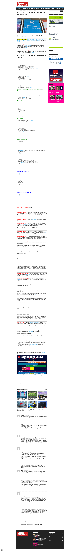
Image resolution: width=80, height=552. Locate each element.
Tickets (28, 39)
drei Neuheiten (40, 207)
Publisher (44, 302)
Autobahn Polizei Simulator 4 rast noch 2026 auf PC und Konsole (32, 409)
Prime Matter (28, 274)
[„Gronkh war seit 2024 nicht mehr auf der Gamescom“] (59, 88)
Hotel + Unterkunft (40, 39)
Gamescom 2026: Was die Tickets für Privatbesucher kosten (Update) (22, 399)
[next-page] (46, 389)
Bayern (20, 195)
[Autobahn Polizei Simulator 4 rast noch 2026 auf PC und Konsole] (32, 404)
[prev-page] (45, 389)
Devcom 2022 (39, 40)
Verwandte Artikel (20, 389)
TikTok (24, 96)
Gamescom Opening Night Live (31, 40)
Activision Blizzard (21, 150)
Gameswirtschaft (20, 15)
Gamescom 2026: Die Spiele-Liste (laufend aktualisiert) (32, 399)
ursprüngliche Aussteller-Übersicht (34, 322)
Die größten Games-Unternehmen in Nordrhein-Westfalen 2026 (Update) (21, 409)
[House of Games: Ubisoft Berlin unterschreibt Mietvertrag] (52, 88)
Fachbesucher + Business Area (21, 40)
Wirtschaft (25, 8)
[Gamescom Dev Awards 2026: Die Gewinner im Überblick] (59, 97)
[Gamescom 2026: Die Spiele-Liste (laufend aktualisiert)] (32, 394)
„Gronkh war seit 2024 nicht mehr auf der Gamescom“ (59, 92)
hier (26, 47)
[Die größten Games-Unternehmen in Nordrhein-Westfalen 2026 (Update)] (22, 404)
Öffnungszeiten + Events (33, 39)
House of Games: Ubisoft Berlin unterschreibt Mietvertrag (51, 92)
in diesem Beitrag (43, 352)
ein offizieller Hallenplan (27, 45)
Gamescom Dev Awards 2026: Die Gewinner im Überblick (58, 100)
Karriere (52, 8)
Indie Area (21, 224)
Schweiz (20, 185)
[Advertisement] (47, 4)
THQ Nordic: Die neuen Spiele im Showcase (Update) (41, 385)
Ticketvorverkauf (30, 331)
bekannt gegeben (34, 219)
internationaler (40, 302)
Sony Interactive (21, 162)
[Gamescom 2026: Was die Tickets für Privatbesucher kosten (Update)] (22, 394)
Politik (19, 8)
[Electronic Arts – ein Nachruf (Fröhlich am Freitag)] (42, 404)
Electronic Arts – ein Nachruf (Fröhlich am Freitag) (42, 409)
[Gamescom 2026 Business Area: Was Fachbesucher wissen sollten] (42, 394)
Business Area (19, 41)
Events (42, 8)
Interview (23, 64)
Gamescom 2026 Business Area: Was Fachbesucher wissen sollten (42, 399)
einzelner (36, 302)
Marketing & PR (32, 8)
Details (33, 52)
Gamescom (47, 8)
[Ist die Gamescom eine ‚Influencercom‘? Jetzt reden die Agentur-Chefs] (52, 97)
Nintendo (20, 158)
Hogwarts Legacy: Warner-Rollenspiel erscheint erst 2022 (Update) (23, 385)
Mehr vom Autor (26, 389)
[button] (62, 9)
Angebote (57, 8)
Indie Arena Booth (27, 224)
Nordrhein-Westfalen (22, 200)
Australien (20, 173)
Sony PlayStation (32, 344)
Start (17, 10)
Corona (45, 39)
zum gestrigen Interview (32, 297)
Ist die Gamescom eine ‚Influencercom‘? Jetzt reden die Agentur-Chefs (52, 100)
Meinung (37, 8)
